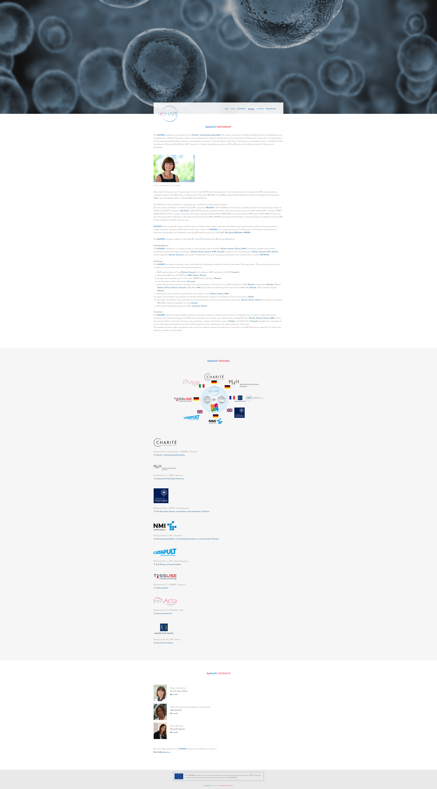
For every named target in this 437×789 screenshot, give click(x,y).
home (233, 109)
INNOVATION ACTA (226, 785)
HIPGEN (246, 232)
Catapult (220, 251)
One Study (184, 210)
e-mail (175, 694)
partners (251, 109)
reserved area (271, 109)
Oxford (238, 248)
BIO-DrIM (210, 207)
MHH (244, 248)
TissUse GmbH (162, 588)
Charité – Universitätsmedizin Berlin (206, 135)
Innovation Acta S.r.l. (164, 613)
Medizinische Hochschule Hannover (170, 478)
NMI (268, 251)
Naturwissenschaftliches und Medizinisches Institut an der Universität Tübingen (187, 539)
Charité (224, 248)
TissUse (255, 251)
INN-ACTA (264, 255)
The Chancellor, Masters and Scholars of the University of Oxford (182, 511)
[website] (165, 442)
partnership (241, 109)
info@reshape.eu (163, 752)
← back (226, 109)
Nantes (231, 248)
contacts (260, 109)
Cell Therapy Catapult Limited (168, 564)
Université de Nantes (164, 643)
